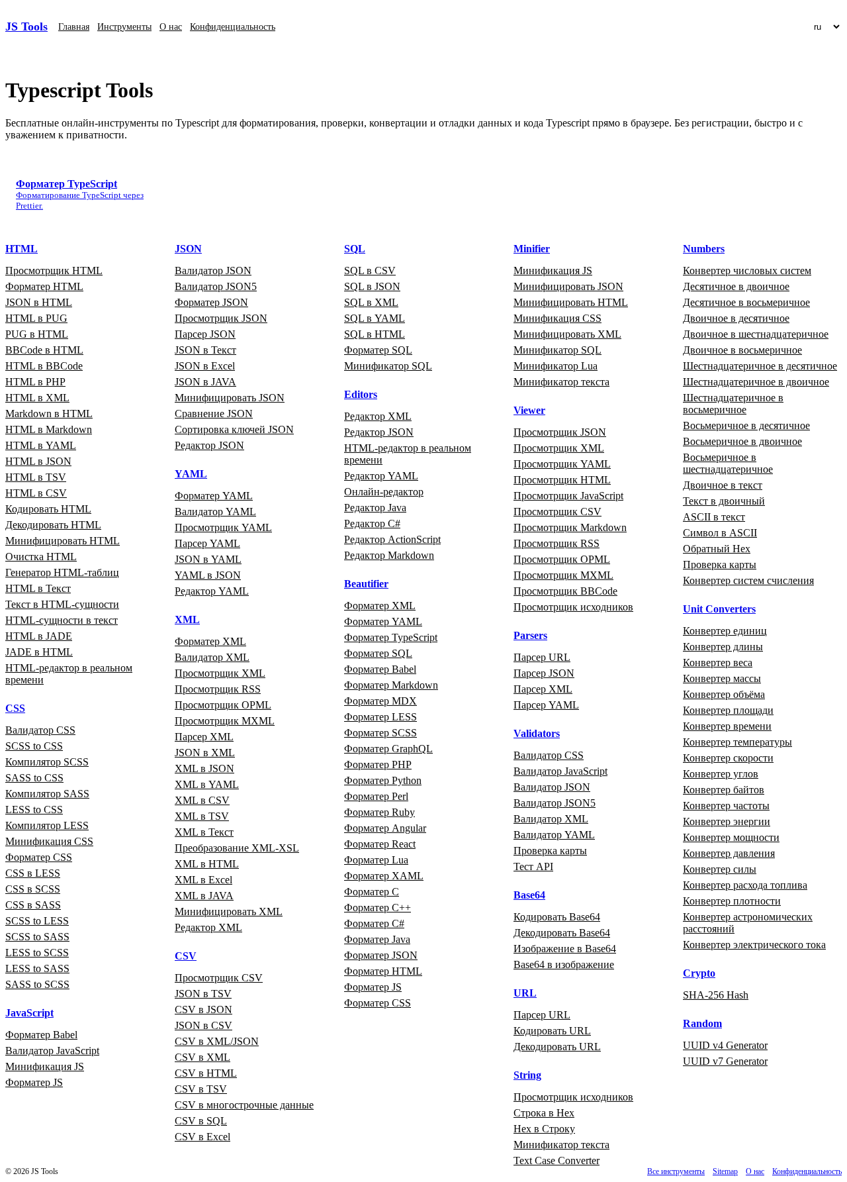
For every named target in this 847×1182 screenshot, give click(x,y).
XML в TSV (202, 816)
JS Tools (26, 26)
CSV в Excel (202, 1136)
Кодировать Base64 (556, 916)
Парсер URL (541, 657)
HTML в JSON (38, 461)
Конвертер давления (729, 853)
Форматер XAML (384, 875)
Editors (360, 394)
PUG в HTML (36, 334)
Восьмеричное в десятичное (746, 425)
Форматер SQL (378, 350)
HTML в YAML (40, 445)
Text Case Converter (556, 1160)
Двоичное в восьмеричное (742, 350)
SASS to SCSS (37, 984)
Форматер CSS (38, 857)
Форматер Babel (41, 1034)
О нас (170, 27)
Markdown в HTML (49, 413)
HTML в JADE (38, 636)
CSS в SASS (33, 905)
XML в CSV (202, 800)
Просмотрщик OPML (223, 705)
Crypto (699, 973)
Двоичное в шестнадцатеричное (755, 334)
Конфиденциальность (232, 27)
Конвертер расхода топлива (745, 885)
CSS (15, 708)
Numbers (704, 248)
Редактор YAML (212, 591)
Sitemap (725, 1171)
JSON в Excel (205, 365)
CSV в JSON (203, 1009)
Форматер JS (34, 1082)
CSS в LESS (32, 873)
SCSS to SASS (37, 936)
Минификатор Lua (555, 365)
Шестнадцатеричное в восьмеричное (733, 403)
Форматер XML (210, 641)
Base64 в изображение (563, 964)
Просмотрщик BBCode (565, 591)
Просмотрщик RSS (218, 689)
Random (702, 1023)
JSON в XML (205, 752)
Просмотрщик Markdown (570, 527)
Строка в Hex (543, 1112)
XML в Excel (203, 879)
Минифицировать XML (229, 911)
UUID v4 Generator (725, 1045)
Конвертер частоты (726, 805)
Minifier (531, 248)
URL (525, 993)
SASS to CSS (34, 777)
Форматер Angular (385, 828)
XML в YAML (207, 784)
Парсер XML (204, 736)
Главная (73, 27)
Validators (536, 733)
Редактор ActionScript (392, 539)
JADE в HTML (39, 652)
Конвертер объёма (724, 694)
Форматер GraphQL (388, 748)
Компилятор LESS (47, 825)
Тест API (533, 866)
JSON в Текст (205, 350)
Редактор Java (375, 507)
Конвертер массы (722, 678)
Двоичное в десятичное (736, 318)
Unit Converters (719, 609)
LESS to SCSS (37, 952)
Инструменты (124, 27)
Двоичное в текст (722, 485)
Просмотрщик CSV (219, 977)
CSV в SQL (201, 1120)
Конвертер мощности (731, 837)
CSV (186, 955)
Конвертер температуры (737, 742)
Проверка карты (550, 850)
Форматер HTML (44, 286)
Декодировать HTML (53, 524)
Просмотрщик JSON (221, 318)
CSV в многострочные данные (244, 1104)
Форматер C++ (377, 907)
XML (187, 619)
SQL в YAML (374, 318)
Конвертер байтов (723, 789)
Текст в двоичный (724, 501)
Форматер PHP (378, 764)
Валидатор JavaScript (52, 1050)
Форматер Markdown (391, 685)
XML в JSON (204, 768)
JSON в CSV (203, 1025)
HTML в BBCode (44, 365)
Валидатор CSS (40, 730)
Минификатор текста (561, 381)
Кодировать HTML (48, 509)
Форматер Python (383, 780)
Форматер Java (377, 939)
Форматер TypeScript (390, 637)
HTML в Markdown (48, 429)
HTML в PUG (36, 318)
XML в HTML (207, 863)
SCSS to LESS (37, 920)
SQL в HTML (374, 334)
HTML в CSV (36, 493)
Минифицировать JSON (230, 397)
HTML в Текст (38, 588)
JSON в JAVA (205, 381)
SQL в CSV (370, 270)
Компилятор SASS (47, 793)
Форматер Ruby (379, 812)
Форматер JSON (211, 302)
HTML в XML (37, 397)
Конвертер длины (723, 646)
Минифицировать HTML (62, 540)
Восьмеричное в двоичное (742, 441)
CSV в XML (202, 1057)
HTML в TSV (35, 477)
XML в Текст (204, 832)
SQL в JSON (372, 286)
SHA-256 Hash (715, 995)
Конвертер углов (720, 773)
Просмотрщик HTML (54, 270)
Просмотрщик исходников (573, 607)
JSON (188, 248)
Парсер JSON (205, 334)
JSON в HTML (38, 302)
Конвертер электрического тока (754, 944)
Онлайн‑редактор (384, 491)
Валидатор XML (212, 657)
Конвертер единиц (725, 630)
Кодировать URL (552, 1030)
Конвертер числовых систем (747, 270)
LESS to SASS (37, 968)
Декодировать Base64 (561, 932)
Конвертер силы (719, 869)
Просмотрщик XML (220, 673)
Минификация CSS (49, 841)
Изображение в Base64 (564, 948)
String (527, 1075)
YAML (191, 473)
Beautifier (366, 583)
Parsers (530, 635)
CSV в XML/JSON (217, 1041)
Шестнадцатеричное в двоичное (756, 381)
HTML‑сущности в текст (61, 620)
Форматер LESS (380, 716)
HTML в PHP (35, 381)
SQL (354, 248)
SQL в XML (371, 302)
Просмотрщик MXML (225, 720)
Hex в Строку (544, 1128)
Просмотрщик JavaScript (568, 495)
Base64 (529, 895)
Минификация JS (44, 1066)
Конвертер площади (728, 710)
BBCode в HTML (44, 350)
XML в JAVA (204, 895)
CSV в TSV (201, 1089)
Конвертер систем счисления (748, 580)
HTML (21, 248)
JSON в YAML (208, 559)
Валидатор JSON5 (216, 286)
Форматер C (371, 891)
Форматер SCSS (380, 732)
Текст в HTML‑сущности (62, 604)
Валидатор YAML (215, 511)
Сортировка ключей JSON (234, 429)
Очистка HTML (41, 556)
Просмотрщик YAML (223, 527)
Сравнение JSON (214, 413)
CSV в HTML (206, 1073)
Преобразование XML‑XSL (237, 848)
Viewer (529, 410)
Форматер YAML (214, 495)
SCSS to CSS (34, 746)
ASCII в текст (714, 516)
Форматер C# (374, 923)
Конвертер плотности (732, 901)
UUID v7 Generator (725, 1061)
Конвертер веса (717, 662)
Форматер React (380, 844)
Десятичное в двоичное (736, 286)
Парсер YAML (207, 543)
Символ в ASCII (720, 532)
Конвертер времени (727, 726)
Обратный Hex (716, 548)
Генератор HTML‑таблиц (62, 572)
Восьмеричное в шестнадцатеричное (728, 463)
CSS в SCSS (32, 889)
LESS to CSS (34, 809)
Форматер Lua (376, 859)
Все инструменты (676, 1171)
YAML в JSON (208, 575)
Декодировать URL (557, 1046)
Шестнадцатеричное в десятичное (760, 365)
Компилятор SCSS (47, 761)
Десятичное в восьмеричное (746, 302)
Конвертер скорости (728, 757)
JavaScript (29, 1012)
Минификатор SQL (388, 365)
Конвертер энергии (726, 821)
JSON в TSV (203, 993)
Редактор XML (208, 927)
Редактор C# (372, 523)
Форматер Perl (376, 796)
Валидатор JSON (213, 270)
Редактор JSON (209, 445)
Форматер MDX (380, 701)
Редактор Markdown (389, 555)
